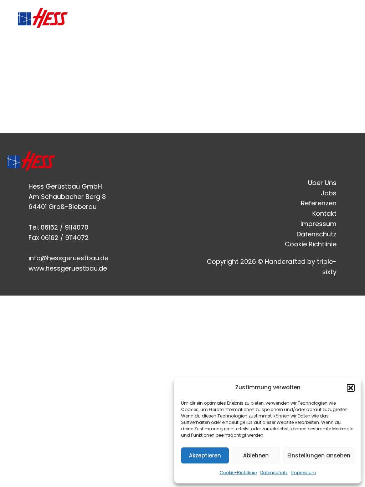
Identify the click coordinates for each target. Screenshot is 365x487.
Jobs (253, 17)
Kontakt (338, 17)
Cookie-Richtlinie (238, 473)
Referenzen (293, 17)
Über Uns (216, 17)
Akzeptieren (205, 455)
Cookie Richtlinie (310, 244)
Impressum (303, 473)
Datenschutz (274, 473)
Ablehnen (256, 455)
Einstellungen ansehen (318, 455)
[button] (350, 387)
